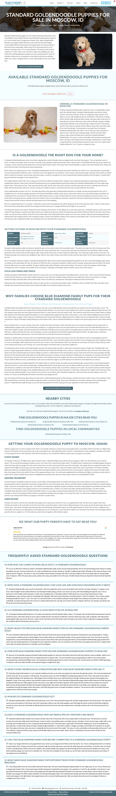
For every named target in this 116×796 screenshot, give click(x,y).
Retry (70, 94)
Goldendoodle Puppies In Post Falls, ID (75, 425)
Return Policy (63, 792)
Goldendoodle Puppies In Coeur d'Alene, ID (93, 421)
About (78, 3)
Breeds (59, 3)
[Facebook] (102, 2)
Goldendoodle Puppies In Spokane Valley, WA (58, 421)
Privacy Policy (52, 792)
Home (52, 3)
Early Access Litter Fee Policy (58, 794)
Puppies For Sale (46, 25)
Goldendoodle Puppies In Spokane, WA (41, 425)
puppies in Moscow (82, 411)
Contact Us (94, 3)
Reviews (70, 3)
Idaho (55, 25)
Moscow (60, 25)
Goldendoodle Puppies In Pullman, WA (58, 434)
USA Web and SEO (106, 792)
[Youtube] (109, 2)
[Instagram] (106, 2)
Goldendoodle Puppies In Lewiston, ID (23, 421)
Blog (85, 3)
